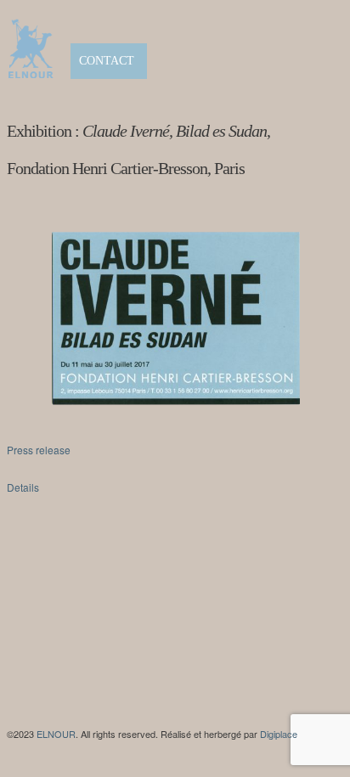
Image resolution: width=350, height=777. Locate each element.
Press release (39, 449)
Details (23, 487)
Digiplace (278, 733)
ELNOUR (56, 733)
